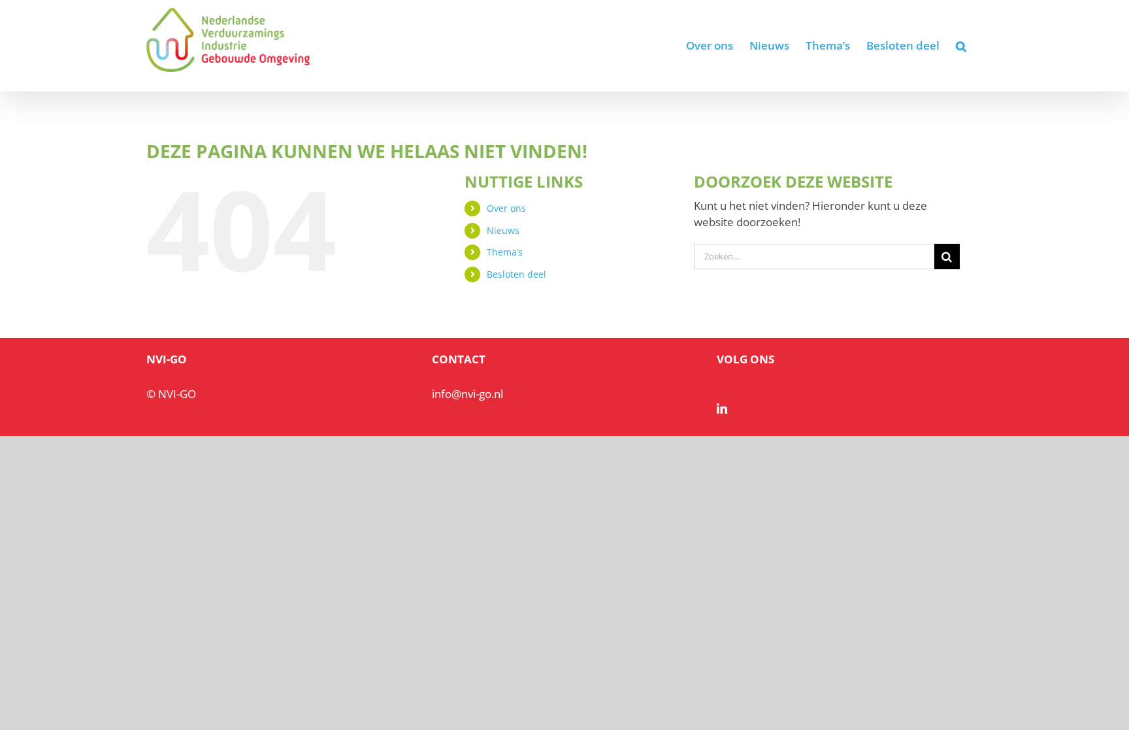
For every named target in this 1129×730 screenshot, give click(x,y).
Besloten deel (516, 274)
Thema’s (505, 252)
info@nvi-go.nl (467, 393)
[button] (961, 45)
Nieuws (503, 230)
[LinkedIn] (722, 408)
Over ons (506, 208)
